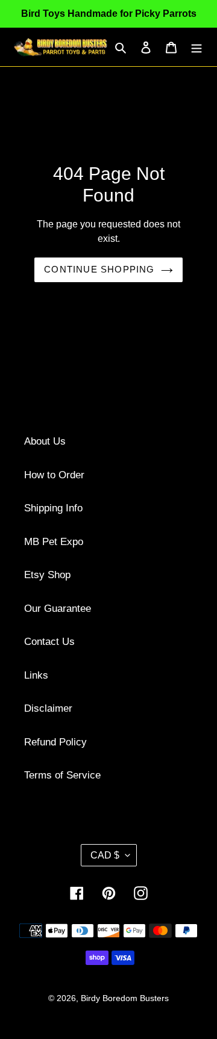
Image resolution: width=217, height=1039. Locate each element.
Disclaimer (48, 708)
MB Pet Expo (53, 541)
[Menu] (196, 47)
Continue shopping (99, 269)
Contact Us (49, 641)
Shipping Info (53, 508)
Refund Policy (55, 742)
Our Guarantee (57, 608)
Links (36, 675)
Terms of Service (62, 775)
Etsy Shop (47, 575)
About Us (45, 441)
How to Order (54, 475)
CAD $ (104, 855)
